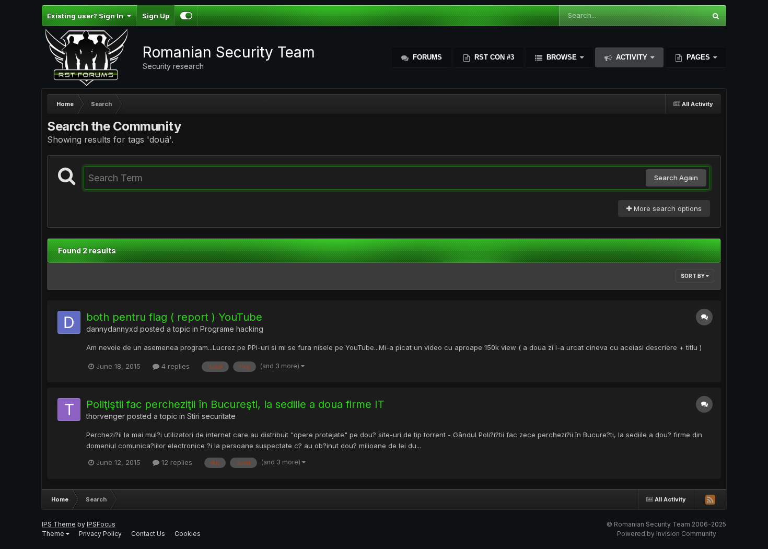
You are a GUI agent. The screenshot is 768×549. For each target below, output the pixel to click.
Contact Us (148, 534)
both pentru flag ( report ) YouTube (174, 317)
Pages (698, 57)
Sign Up (155, 15)
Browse (561, 57)
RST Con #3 (493, 57)
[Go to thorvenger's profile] (68, 409)
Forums (426, 57)
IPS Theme (59, 524)
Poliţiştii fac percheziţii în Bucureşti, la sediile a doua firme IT (235, 404)
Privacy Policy (100, 534)
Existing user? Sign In (86, 15)
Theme (54, 534)
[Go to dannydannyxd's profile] (68, 322)
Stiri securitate (211, 416)
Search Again (676, 177)
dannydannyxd (112, 328)
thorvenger (105, 416)
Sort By (693, 276)
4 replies (174, 366)
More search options (667, 208)
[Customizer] (186, 15)
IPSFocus (101, 524)
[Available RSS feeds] (710, 499)
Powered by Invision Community (666, 534)
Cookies (187, 534)
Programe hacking (231, 328)
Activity (631, 57)
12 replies (175, 462)
